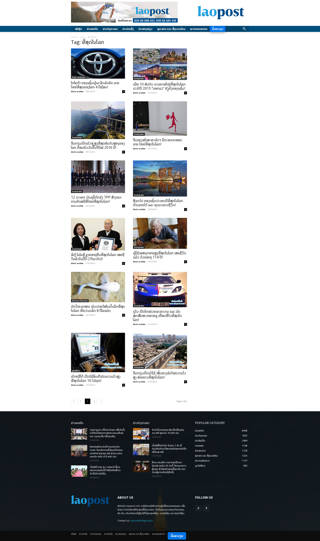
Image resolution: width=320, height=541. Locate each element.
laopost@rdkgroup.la (141, 520)
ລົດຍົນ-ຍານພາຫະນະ (79, 77)
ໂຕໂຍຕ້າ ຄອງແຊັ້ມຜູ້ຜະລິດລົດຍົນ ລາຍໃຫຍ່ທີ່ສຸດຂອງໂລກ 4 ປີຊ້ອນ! (95, 84)
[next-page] (101, 401)
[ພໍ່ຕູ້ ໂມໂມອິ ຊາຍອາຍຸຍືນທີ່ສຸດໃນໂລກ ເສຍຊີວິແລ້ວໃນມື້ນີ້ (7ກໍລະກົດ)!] (98, 234)
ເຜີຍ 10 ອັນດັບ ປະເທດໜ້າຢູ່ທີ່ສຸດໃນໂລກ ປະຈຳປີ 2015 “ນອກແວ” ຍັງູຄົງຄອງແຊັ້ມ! (159, 86)
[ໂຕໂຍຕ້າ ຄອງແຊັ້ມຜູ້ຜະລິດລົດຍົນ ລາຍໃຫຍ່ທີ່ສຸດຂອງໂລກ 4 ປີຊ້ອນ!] (98, 63)
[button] (244, 29)
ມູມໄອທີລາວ (76, 371)
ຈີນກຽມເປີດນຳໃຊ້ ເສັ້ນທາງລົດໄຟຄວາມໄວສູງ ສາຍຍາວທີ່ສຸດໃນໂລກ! (159, 375)
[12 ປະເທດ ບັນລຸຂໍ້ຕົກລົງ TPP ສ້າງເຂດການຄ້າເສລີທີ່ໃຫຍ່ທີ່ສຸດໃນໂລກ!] (98, 176)
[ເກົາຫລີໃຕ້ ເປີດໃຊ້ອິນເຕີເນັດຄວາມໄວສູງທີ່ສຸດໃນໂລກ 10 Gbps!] (98, 352)
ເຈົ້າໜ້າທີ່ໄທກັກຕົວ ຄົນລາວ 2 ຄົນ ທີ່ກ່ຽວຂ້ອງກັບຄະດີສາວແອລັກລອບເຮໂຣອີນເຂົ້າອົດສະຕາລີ (169, 449)
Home (74, 37)
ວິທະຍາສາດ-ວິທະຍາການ (80, 301)
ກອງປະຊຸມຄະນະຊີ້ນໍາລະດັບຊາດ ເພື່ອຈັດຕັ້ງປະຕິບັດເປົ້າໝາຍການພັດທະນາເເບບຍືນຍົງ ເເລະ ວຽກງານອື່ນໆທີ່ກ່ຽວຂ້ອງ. (107, 433)
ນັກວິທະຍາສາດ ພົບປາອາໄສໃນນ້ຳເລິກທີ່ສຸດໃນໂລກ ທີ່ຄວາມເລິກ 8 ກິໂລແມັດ (98, 308)
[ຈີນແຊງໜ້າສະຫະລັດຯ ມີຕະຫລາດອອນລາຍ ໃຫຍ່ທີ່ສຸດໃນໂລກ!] (160, 118)
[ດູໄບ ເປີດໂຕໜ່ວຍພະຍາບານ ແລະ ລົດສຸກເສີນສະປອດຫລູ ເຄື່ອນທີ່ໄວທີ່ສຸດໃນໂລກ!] (160, 289)
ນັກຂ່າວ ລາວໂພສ (77, 91)
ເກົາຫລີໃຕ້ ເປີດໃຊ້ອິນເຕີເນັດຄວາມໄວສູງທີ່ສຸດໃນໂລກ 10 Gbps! (95, 378)
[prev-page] (74, 401)
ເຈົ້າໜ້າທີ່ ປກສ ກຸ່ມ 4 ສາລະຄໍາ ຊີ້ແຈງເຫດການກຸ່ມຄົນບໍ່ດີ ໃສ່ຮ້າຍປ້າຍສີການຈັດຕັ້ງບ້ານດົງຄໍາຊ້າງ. (105, 470)
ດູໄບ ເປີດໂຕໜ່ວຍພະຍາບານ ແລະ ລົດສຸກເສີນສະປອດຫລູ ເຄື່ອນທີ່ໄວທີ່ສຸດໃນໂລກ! (157, 315)
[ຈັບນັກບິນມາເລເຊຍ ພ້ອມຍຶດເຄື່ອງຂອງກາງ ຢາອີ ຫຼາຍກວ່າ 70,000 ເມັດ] (141, 433)
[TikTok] (198, 508)
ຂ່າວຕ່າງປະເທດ (139, 78)
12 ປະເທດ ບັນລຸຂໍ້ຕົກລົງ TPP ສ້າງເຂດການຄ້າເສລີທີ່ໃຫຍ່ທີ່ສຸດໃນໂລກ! (96, 199)
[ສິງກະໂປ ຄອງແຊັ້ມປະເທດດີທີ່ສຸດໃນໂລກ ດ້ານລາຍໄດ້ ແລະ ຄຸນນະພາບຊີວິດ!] (160, 178)
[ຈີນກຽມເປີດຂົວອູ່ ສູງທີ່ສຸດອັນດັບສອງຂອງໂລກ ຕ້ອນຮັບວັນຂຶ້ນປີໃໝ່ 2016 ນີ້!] (98, 120)
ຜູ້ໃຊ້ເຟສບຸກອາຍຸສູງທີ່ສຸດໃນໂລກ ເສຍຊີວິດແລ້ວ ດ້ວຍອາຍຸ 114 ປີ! (159, 255)
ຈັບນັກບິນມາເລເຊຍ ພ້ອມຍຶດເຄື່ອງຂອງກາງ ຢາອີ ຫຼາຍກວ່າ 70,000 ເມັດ (168, 431)
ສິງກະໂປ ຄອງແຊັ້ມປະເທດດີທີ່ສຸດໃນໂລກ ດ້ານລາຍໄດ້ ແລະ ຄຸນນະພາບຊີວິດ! (158, 202)
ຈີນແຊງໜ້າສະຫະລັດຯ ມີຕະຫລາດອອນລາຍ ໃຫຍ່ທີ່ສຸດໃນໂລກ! (157, 142)
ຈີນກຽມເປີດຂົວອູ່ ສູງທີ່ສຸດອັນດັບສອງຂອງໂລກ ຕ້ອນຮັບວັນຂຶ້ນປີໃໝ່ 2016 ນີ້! (98, 145)
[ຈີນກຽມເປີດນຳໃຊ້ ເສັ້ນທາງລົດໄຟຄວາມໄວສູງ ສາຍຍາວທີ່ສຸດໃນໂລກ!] (160, 351)
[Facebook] (206, 508)
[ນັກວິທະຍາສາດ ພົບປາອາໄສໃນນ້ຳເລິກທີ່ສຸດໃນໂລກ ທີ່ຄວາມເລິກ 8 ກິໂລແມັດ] (98, 287)
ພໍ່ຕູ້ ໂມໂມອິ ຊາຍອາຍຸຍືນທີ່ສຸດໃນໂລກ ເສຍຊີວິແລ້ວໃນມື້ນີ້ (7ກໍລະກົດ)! (97, 256)
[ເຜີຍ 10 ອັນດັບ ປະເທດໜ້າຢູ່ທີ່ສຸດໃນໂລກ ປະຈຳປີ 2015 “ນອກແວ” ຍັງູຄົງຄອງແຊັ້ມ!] (160, 64)
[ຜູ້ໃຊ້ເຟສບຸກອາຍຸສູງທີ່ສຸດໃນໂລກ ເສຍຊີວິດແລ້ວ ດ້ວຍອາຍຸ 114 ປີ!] (160, 233)
